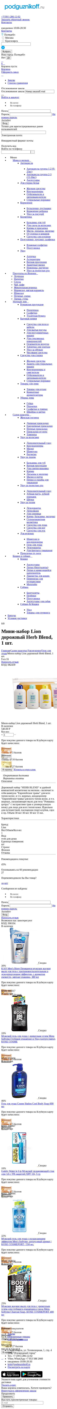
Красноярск (11, 41)
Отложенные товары (19, 1336)
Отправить (8, 1406)
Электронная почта (11, 135)
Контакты (6, 22)
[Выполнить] (2, 95)
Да (8, 58)
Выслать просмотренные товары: (19, 1399)
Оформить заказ (10, 72)
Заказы (11, 80)
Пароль (5, 114)
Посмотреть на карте (19, 1367)
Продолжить (8, 1393)
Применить (8, 1396)
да (2, 883)
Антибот (6, 120)
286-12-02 (10, 16)
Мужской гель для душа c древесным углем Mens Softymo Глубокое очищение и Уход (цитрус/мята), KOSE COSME (28, 1039)
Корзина (5, 69)
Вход (5, 123)
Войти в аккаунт (10, 97)
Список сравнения (18, 83)
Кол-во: (5, 731)
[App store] (11, 1376)
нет (6, 883)
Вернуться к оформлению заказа (18, 1390)
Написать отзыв (10, 662)
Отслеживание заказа (12, 91)
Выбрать (7, 51)
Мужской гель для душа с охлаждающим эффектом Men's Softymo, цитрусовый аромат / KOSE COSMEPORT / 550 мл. (26, 1241)
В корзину (7, 770)
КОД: (4, 664)
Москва (9, 37)
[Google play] (31, 1376)
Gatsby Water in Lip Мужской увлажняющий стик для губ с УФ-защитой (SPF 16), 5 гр (27, 1172)
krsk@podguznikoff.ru (19, 1364)
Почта (5, 111)
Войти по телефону (11, 148)
